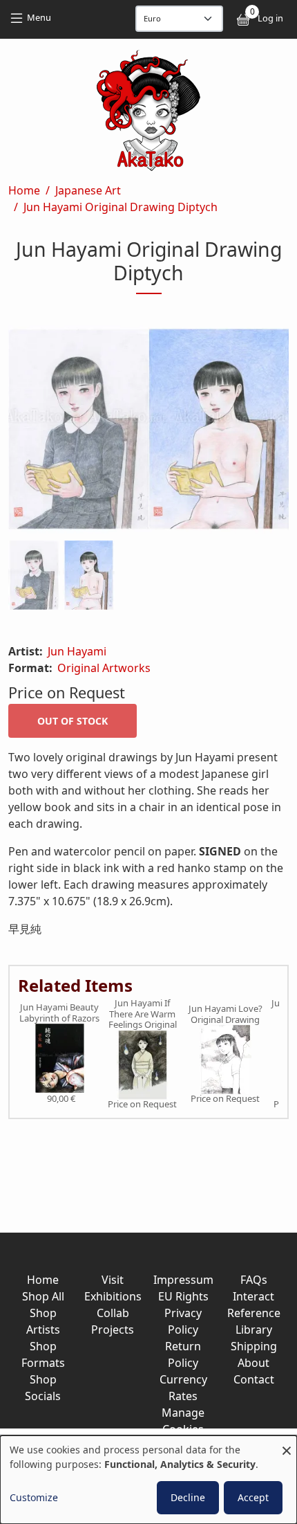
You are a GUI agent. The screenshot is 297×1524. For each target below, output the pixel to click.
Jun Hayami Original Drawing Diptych (120, 207)
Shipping (254, 1346)
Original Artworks (104, 667)
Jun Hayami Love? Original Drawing (225, 1014)
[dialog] (148, 1479)
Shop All (43, 1296)
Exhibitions (113, 1296)
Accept (253, 1497)
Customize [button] (34, 1497)
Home (24, 190)
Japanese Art (88, 190)
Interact (253, 1296)
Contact (253, 1379)
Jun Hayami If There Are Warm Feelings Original (142, 1014)
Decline (188, 1497)
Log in (270, 18)
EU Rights (183, 1296)
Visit (113, 1279)
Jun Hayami (77, 651)
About (253, 1362)
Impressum (183, 1279)
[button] (148, 431)
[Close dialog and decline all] (286, 1444)
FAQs (253, 1279)
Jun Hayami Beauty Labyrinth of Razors (59, 1013)
